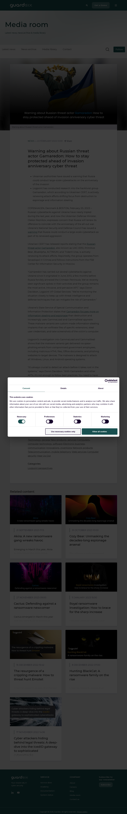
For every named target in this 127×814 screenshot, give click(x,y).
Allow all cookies (99, 431)
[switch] (49, 422)
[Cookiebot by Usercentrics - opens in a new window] (106, 381)
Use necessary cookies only (63, 431)
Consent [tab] (26, 388)
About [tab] (100, 388)
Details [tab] (64, 388)
